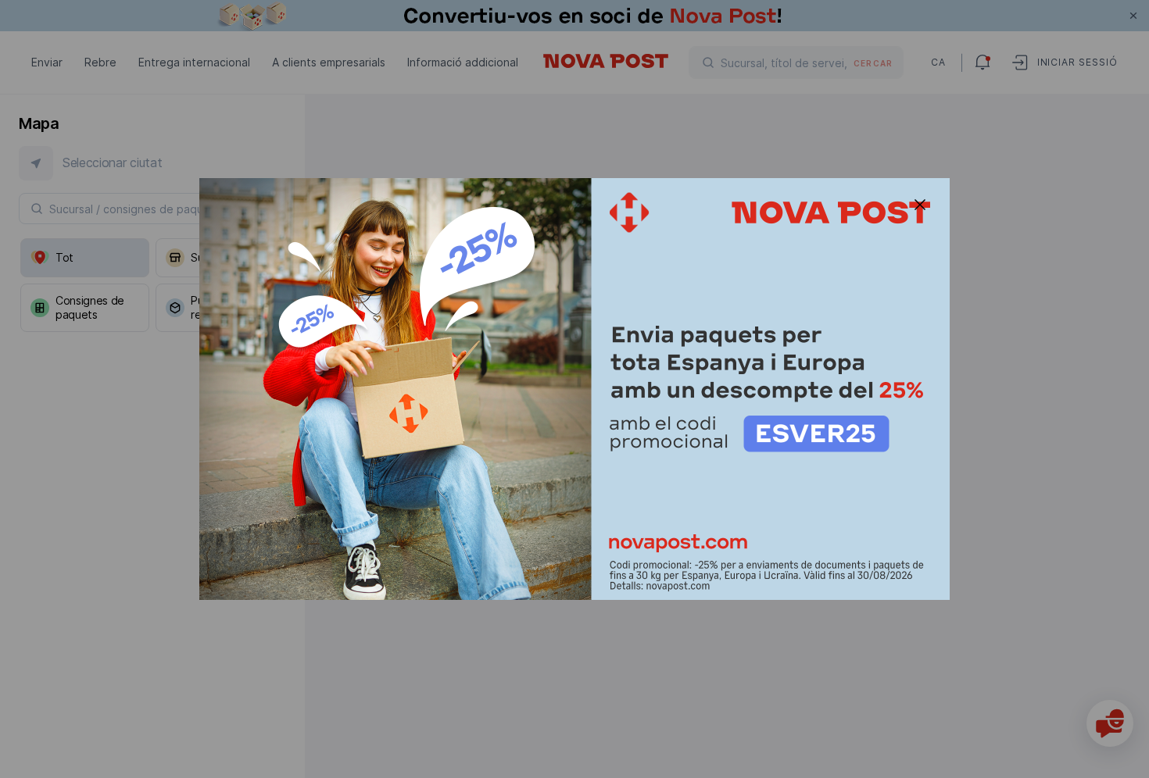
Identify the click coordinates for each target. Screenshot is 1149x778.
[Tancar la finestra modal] (920, 204)
